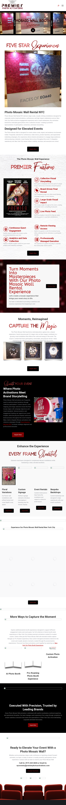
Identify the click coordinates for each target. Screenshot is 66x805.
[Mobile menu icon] (62, 5)
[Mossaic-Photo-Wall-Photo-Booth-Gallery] (55, 584)
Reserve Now (51, 286)
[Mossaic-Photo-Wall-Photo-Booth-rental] (11, 559)
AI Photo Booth (13, 674)
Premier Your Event (33, 771)
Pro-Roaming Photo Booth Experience (33, 676)
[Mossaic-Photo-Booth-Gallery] (33, 584)
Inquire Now (33, 149)
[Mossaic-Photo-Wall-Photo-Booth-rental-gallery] (11, 584)
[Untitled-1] (33, 559)
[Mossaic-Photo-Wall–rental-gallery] (55, 559)
